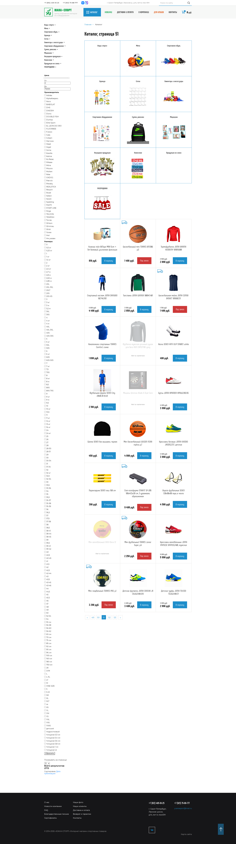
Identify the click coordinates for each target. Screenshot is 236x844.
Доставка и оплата (125, 12)
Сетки (46, 38)
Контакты (173, 12)
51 (104, 617)
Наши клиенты (80, 806)
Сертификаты (50, 818)
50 (98, 617)
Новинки (108, 12)
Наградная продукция (52, 56)
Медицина (48, 52)
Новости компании (53, 806)
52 (109, 617)
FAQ (46, 810)
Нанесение (48, 59)
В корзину (108, 260)
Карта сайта (186, 834)
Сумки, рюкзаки (50, 49)
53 (115, 617)
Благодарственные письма (56, 814)
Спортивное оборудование (54, 45)
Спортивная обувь (51, 31)
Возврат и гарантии (82, 814)
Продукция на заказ (51, 63)
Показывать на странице (55, 760)
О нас (46, 802)
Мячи (46, 28)
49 (93, 617)
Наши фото (78, 802)
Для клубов (159, 12)
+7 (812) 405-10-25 (51, 3)
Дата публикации (52, 772)
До (45, 86)
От (45, 81)
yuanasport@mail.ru (183, 808)
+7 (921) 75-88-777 (70, 3)
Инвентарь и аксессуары (53, 42)
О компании (144, 12)
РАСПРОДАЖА (49, 66)
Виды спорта (49, 24)
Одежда (47, 35)
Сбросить (49, 753)
